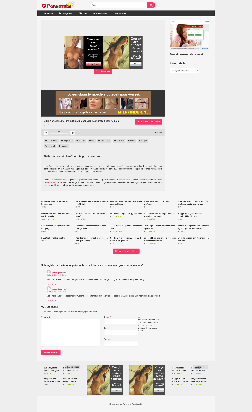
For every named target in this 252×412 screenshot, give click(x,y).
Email (107, 328)
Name (107, 317)
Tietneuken (105, 141)
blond (132, 141)
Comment (45, 317)
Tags (84, 13)
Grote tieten (52, 141)
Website (107, 339)
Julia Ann (120, 141)
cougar (144, 141)
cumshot (51, 146)
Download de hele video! (149, 122)
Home (50, 13)
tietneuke (51, 182)
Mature (81, 141)
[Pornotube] (57, 5)
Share (159, 133)
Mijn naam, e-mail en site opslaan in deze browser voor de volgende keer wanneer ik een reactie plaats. (148, 325)
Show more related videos (126, 251)
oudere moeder (62, 180)
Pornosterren (102, 13)
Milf (92, 141)
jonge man (68, 141)
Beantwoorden (51, 284)
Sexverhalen (120, 13)
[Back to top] (243, 404)
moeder (64, 146)
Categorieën (67, 13)
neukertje (56, 273)
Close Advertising (103, 71)
